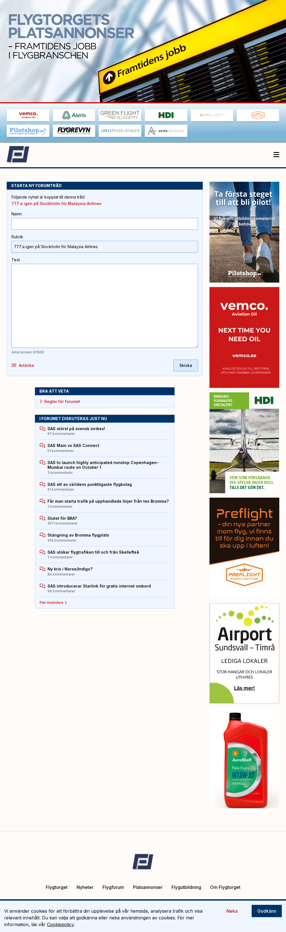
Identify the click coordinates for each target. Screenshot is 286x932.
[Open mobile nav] (276, 154)
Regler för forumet (62, 401)
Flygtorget (57, 887)
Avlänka (26, 365)
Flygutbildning (186, 887)
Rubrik (17, 236)
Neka (232, 911)
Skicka (185, 365)
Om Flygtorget (225, 887)
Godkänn (266, 911)
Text (15, 259)
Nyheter (85, 887)
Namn (16, 213)
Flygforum (113, 887)
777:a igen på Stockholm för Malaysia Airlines (56, 203)
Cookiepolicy (60, 924)
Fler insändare (51, 602)
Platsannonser (148, 887)
